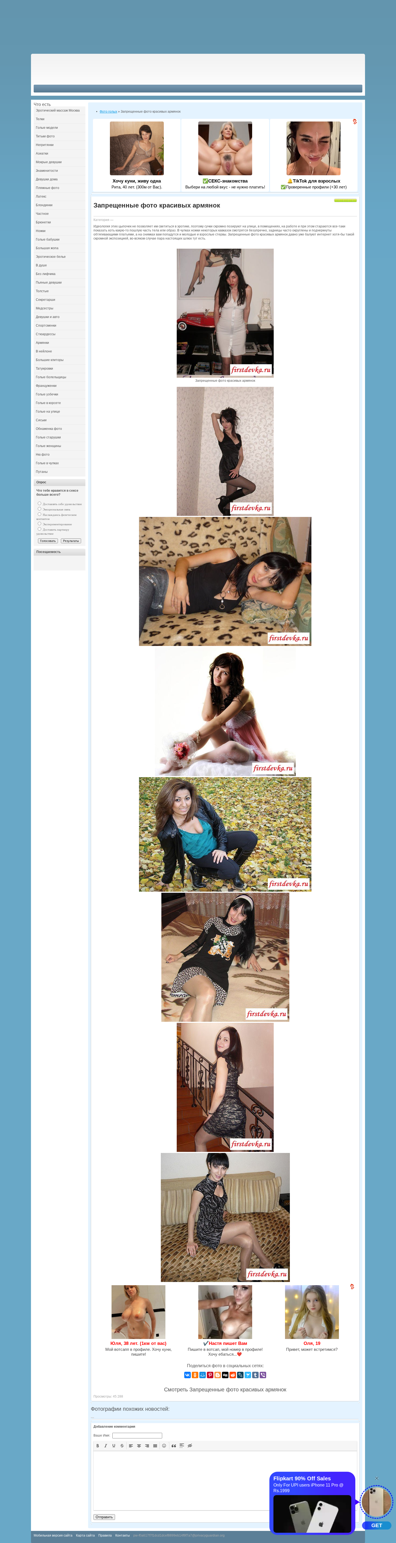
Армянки (42, 343)
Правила (105, 1535)
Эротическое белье (51, 257)
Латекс (41, 196)
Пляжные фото (47, 188)
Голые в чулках (47, 463)
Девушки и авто (48, 317)
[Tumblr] (255, 1375)
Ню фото (43, 454)
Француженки (46, 386)
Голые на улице (48, 411)
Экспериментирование (57, 524)
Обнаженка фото (49, 429)
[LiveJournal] (240, 1375)
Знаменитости (47, 171)
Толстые (42, 291)
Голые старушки (48, 437)
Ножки (41, 231)
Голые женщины (48, 446)
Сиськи (41, 420)
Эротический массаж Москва (58, 110)
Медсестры (44, 308)
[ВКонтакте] (187, 1375)
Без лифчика (45, 274)
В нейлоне (44, 351)
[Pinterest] (210, 1375)
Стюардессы (45, 334)
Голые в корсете (48, 403)
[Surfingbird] (248, 1375)
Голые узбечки (47, 394)
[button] (98, 1445)
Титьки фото (45, 136)
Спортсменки (46, 325)
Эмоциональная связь (56, 509)
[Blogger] (217, 1375)
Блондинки (44, 205)
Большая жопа (47, 248)
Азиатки (42, 153)
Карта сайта (85, 1535)
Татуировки (44, 368)
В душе (41, 265)
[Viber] (263, 1375)
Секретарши (45, 300)
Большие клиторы (50, 360)
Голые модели (47, 128)
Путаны (42, 472)
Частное (42, 214)
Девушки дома (47, 179)
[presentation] (97, 1446)
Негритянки (45, 145)
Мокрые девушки (49, 162)
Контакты (122, 1535)
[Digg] (225, 1375)
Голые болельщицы (51, 377)
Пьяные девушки (49, 282)
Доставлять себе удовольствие (62, 504)
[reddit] (233, 1375)
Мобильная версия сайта (53, 1535)
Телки (40, 119)
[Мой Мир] (202, 1375)
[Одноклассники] (195, 1375)
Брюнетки (43, 222)
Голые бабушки (48, 239)
